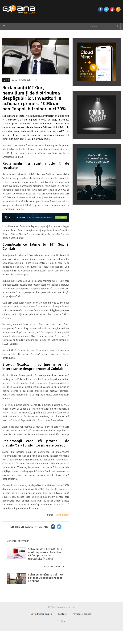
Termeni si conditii (82, 613)
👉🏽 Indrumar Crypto (41, 613)
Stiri (6, 79)
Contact (62, 613)
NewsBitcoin (62, 514)
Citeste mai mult (36, 553)
